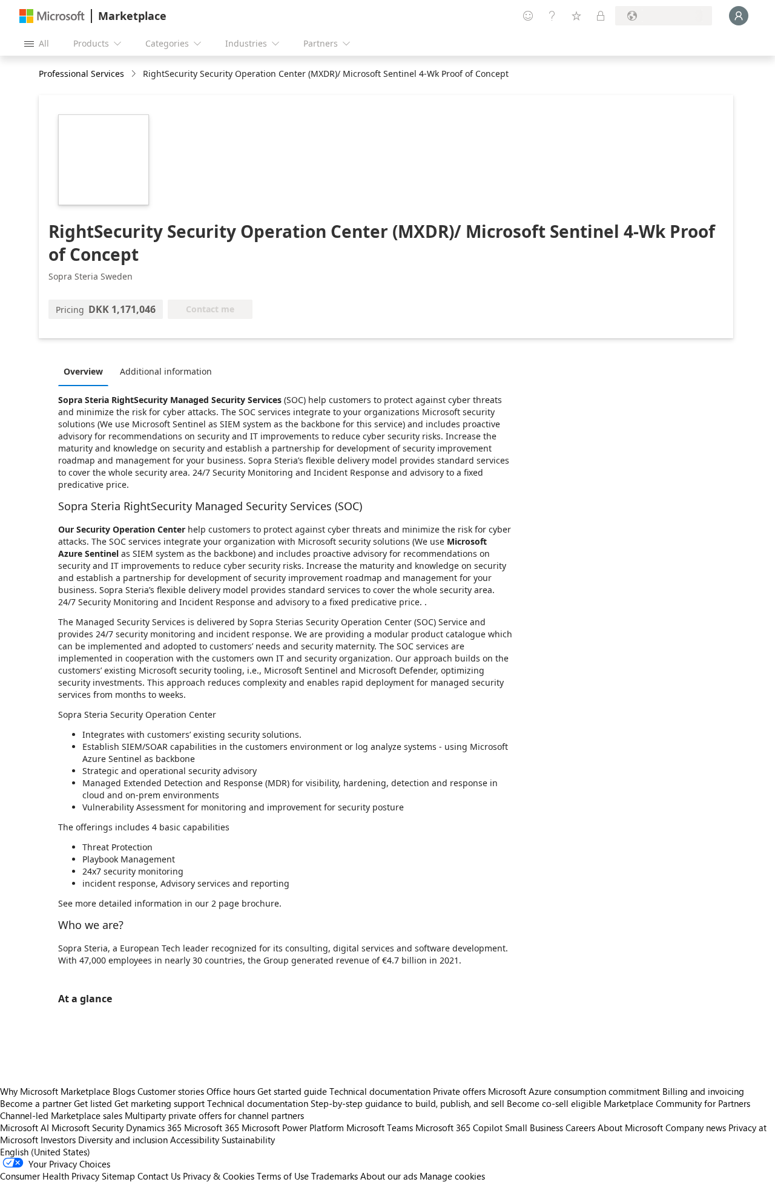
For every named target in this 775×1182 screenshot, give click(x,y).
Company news (695, 1127)
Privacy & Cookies (218, 1176)
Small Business (534, 1127)
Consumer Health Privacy (49, 1176)
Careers (580, 1127)
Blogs (124, 1091)
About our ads (388, 1176)
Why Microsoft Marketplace (55, 1091)
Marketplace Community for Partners (677, 1103)
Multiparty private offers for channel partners (214, 1115)
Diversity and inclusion (123, 1140)
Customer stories (170, 1091)
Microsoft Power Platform (293, 1127)
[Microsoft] (52, 16)
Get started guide (292, 1091)
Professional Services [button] (81, 73)
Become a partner (35, 1103)
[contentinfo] (134, 74)
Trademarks (334, 1176)
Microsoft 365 (211, 1127)
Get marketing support (159, 1103)
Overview (83, 371)
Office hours (230, 1091)
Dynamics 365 (154, 1127)
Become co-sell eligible (554, 1103)
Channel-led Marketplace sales (61, 1115)
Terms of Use (283, 1176)
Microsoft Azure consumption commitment (575, 1091)
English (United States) (45, 1152)
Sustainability (248, 1140)
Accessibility (194, 1140)
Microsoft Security (87, 1127)
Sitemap (118, 1176)
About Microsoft (630, 1127)
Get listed (93, 1103)
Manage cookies (452, 1176)
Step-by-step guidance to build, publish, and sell (407, 1103)
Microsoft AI (24, 1127)
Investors (58, 1140)
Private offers (459, 1091)
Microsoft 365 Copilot (459, 1127)
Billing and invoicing (703, 1091)
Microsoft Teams (379, 1127)
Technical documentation (379, 1091)
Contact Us (158, 1176)
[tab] (86, 371)
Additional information (166, 371)
